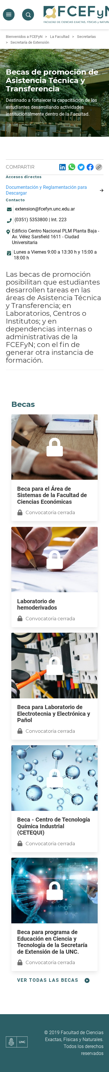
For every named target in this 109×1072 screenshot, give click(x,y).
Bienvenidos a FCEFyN (24, 36)
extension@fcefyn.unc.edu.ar (45, 209)
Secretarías (86, 36)
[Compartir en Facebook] (90, 167)
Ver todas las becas (47, 980)
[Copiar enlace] (99, 167)
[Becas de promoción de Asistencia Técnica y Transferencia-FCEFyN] (62, 167)
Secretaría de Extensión (29, 42)
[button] (9, 15)
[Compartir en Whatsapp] (72, 167)
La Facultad (59, 36)
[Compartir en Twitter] (81, 167)
